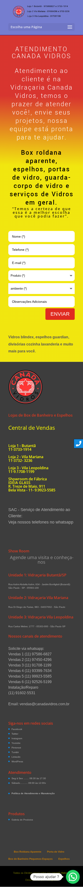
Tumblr (15, 752)
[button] (73, 877)
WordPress (17, 761)
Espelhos (64, 858)
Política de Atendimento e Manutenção (33, 793)
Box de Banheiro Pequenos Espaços (30, 858)
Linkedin (16, 757)
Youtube (16, 743)
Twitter (15, 734)
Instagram (17, 738)
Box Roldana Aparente (27, 851)
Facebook (17, 729)
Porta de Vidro (55, 851)
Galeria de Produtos (22, 819)
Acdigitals (52, 879)
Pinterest (16, 747)
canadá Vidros (60, 873)
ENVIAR (60, 314)
